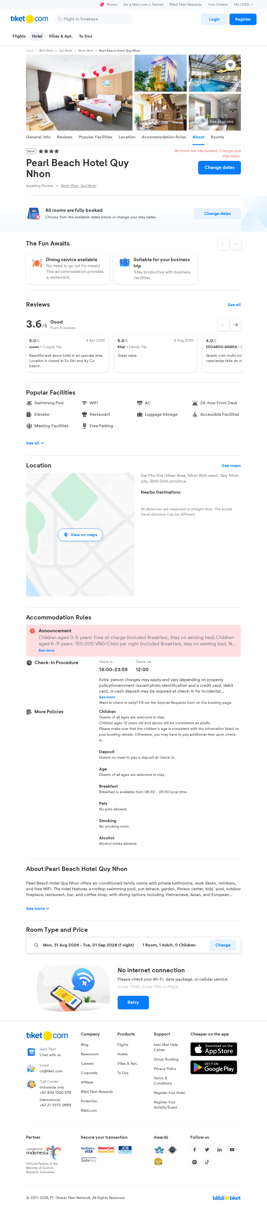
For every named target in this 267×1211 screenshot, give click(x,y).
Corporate (89, 1073)
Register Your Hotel (169, 1093)
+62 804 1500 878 (55, 1092)
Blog (84, 1045)
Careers (87, 1063)
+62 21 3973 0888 (55, 1105)
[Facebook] (194, 1149)
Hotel (30, 51)
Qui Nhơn (65, 51)
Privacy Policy (165, 1069)
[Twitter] (207, 1149)
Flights (123, 1045)
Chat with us (50, 1055)
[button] (80, 535)
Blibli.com (89, 1110)
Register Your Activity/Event (165, 1105)
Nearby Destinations (161, 492)
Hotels (122, 1054)
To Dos (123, 1073)
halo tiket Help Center (166, 1047)
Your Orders (218, 4)
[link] (214, 19)
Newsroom (90, 1054)
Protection (89, 1101)
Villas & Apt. (127, 1063)
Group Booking (166, 1059)
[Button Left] (223, 325)
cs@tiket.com (51, 1071)
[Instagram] (194, 1162)
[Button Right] (235, 325)
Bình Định (46, 51)
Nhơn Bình (85, 51)
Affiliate (87, 1082)
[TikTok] (207, 1162)
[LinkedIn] (219, 1149)
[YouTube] (232, 1149)
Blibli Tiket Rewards (186, 4)
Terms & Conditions (163, 1081)
